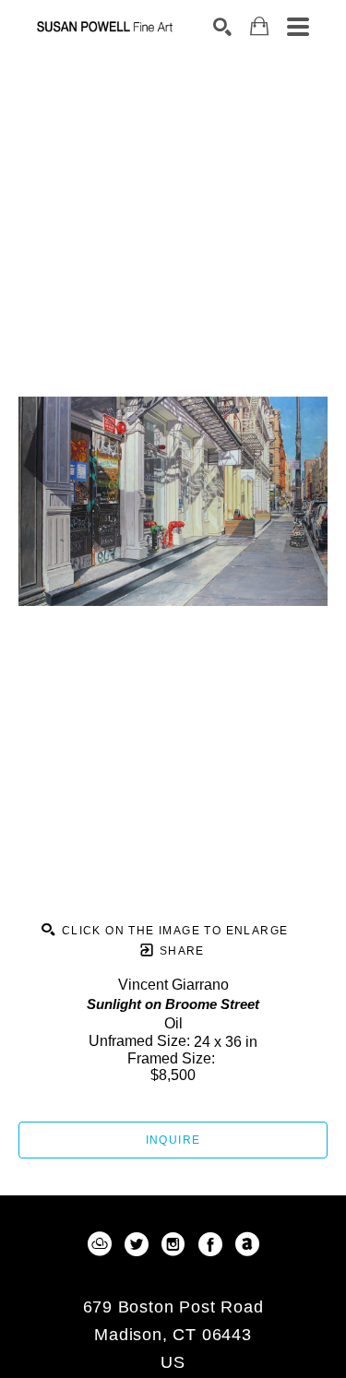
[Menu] (298, 27)
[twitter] (137, 1244)
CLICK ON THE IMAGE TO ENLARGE (172, 930)
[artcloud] (100, 1244)
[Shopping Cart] (259, 26)
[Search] (222, 27)
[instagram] (173, 1244)
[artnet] (247, 1244)
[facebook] (210, 1244)
